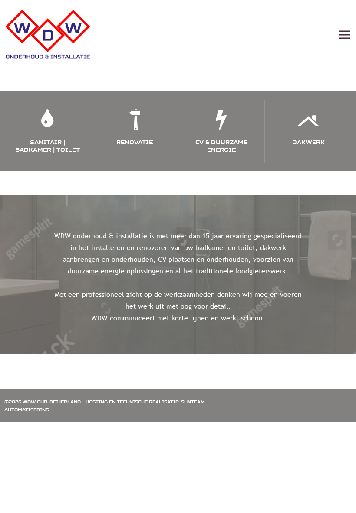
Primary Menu (344, 34)
